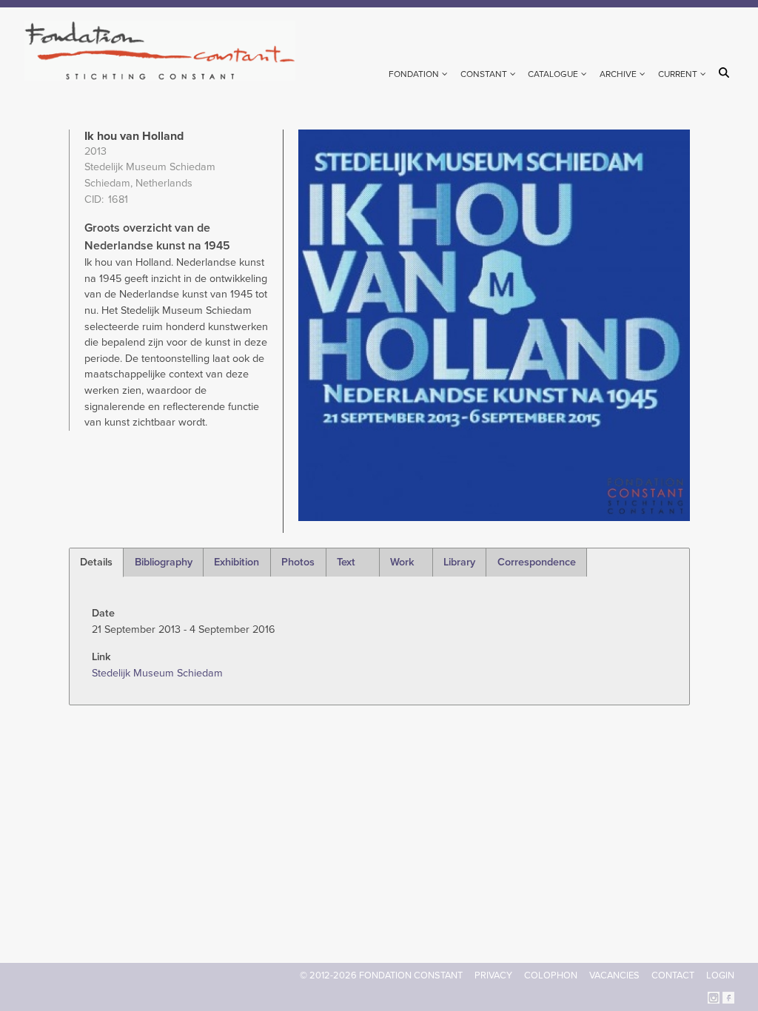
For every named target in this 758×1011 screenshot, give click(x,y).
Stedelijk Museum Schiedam (157, 673)
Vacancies (614, 975)
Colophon (550, 975)
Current (677, 74)
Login (720, 975)
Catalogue (553, 74)
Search (726, 72)
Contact (672, 975)
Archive (618, 74)
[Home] (166, 51)
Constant (483, 74)
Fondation (414, 74)
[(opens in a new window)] (714, 996)
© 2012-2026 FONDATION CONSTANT (381, 975)
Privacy (493, 975)
